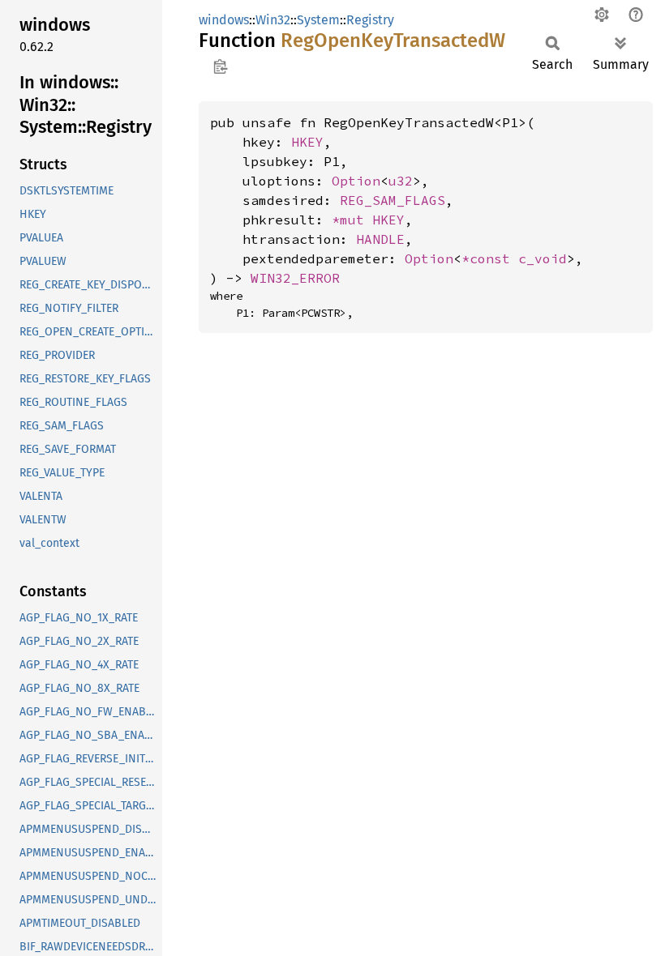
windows (224, 20)
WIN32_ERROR (295, 278)
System (318, 20)
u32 (400, 181)
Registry (370, 20)
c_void (542, 258)
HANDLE (380, 239)
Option (356, 181)
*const (489, 258)
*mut (352, 219)
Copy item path (220, 66)
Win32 (272, 20)
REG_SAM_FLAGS (392, 200)
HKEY (307, 142)
